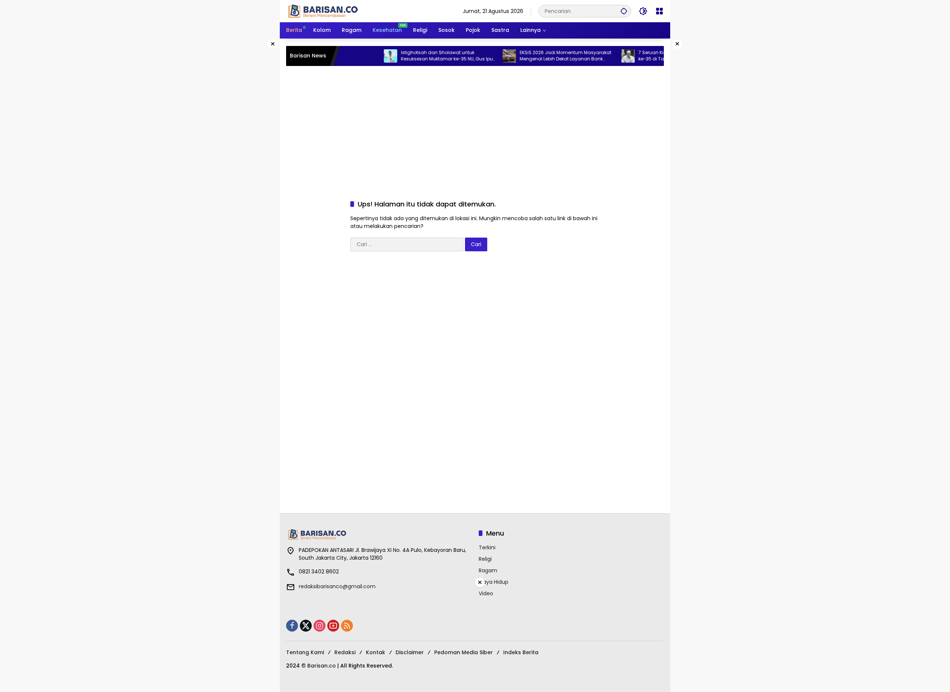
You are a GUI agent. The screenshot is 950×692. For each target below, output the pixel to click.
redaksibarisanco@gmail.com (337, 586)
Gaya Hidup (493, 582)
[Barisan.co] (323, 10)
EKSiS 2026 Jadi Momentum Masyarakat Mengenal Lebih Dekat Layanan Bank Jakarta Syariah (551, 56)
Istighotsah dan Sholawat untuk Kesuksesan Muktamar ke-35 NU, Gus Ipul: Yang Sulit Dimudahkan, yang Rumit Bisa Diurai (434, 56)
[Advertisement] (475, 125)
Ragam (488, 570)
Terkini (487, 547)
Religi (485, 559)
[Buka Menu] (659, 11)
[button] (623, 11)
